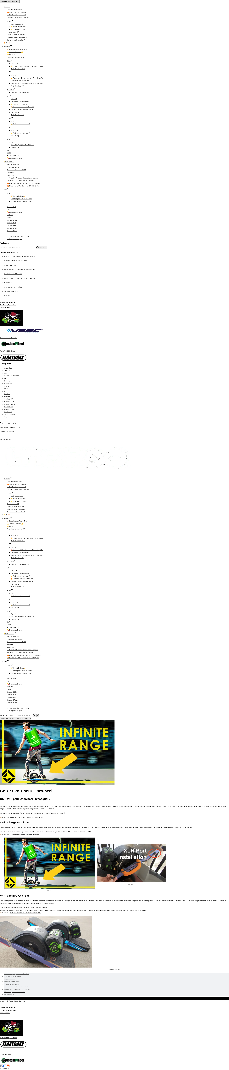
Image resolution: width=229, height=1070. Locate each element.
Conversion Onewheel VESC (16, 170)
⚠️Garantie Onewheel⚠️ (15, 52)
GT (8, 72)
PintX (9, 127)
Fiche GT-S (14, 63)
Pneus (9, 21)
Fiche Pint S (15, 121)
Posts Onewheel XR (17, 115)
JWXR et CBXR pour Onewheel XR (22, 109)
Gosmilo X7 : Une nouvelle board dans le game (19, 256)
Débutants (7, 7)
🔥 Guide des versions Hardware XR (22, 107)
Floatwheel (7, 381)
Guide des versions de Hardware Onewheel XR (25, 834)
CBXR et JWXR (21, 817)
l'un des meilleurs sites (8, 305)
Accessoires (8, 368)
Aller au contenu (5, 439)
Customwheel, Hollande (8, 338)
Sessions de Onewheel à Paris (10, 427)
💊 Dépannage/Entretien (15, 158)
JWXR (6, 389)
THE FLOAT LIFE (10, 302)
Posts (5, 190)
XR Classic (10, 90)
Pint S (9, 118)
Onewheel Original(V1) (11, 404)
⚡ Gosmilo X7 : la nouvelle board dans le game (22, 178)
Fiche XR (14, 99)
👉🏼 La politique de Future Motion (17, 49)
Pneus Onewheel (9, 414)
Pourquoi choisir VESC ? (15, 167)
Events (9, 193)
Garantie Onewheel (10, 265)
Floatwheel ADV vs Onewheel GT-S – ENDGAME (20, 278)
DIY (8, 209)
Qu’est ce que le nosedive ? (16, 40)
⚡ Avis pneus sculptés (18, 26)
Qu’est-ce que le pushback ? (16, 35)
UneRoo (2, 998)
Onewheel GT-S (12, 220)
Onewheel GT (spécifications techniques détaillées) (27, 83)
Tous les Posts (11, 207)
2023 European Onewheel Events (21, 201)
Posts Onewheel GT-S (18, 69)
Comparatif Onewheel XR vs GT (21, 80)
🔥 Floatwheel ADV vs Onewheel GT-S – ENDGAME (27, 66)
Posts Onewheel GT (17, 86)
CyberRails (10, 175)
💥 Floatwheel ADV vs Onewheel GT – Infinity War (27, 78)
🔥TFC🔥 (7, 42)
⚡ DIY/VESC (11, 54)
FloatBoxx (10, 172)
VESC (5, 417)
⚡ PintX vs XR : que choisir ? (16, 15)
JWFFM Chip (15, 112)
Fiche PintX (14, 130)
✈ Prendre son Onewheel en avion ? (18, 236)
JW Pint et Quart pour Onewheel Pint (22, 145)
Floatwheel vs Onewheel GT (16, 57)
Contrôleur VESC (6, 1054)
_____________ (12, 204)
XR (8, 96)
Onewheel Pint (12, 231)
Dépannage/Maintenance (12, 376)
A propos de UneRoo (7, 431)
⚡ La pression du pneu (18, 29)
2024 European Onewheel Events (21, 199)
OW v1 (9, 153)
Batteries (10, 215)
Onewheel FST (8, 282)
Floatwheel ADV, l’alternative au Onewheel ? (21, 180)
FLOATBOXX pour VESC (8, 1038)
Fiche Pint (14, 142)
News (9, 217)
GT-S (8, 61)
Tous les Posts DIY (13, 164)
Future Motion (8, 383)
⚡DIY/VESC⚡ (9, 162)
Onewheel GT (11, 223)
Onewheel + (8, 396)
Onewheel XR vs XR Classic (20, 92)
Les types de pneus (17, 24)
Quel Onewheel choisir (14, 9)
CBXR (5, 373)
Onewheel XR (11, 225)
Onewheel (7, 46)
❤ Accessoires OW (13, 32)
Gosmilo (6, 386)
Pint (8, 139)
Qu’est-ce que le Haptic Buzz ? (17, 37)
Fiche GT (14, 75)
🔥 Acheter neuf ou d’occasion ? (17, 12)
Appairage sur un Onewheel (13, 287)
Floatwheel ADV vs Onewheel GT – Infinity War (19, 269)
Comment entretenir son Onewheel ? (18, 17)
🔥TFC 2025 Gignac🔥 (18, 196)
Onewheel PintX (12, 228)
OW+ (8, 150)
